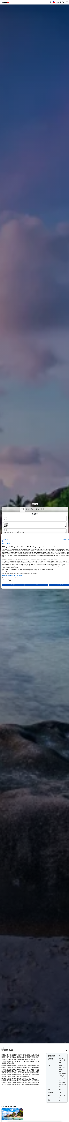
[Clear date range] (65, 532)
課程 (5, 517)
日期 (5, 530)
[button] (5, 539)
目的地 (6, 524)
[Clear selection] (65, 526)
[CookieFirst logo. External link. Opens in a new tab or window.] (2, 541)
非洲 (2, 1048)
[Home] (5, 2)
